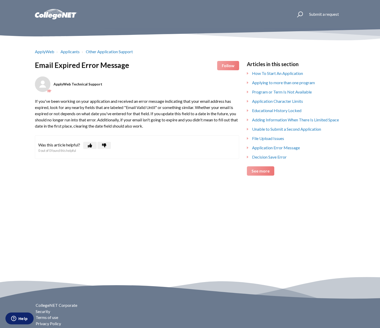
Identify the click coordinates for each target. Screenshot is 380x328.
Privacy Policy (48, 323)
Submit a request (324, 14)
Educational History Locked (276, 110)
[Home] (56, 14)
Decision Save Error (269, 156)
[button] (297, 14)
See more (261, 170)
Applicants (70, 51)
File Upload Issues (268, 138)
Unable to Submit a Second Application (286, 129)
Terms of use (47, 317)
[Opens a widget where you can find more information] (19, 319)
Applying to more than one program (283, 82)
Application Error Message (276, 147)
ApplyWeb (44, 51)
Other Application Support (109, 51)
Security (43, 311)
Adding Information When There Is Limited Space (295, 119)
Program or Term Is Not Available (282, 91)
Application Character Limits (277, 101)
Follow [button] (228, 65)
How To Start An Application (277, 73)
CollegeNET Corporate (56, 305)
